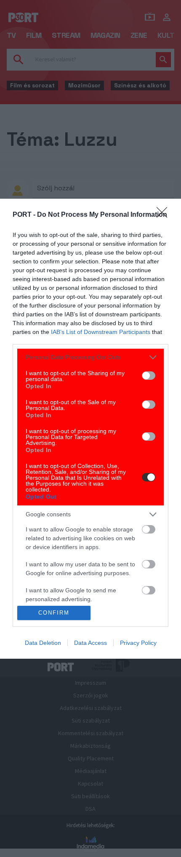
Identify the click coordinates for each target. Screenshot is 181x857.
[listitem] (90, 357)
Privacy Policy (138, 642)
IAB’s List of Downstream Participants (100, 332)
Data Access (90, 642)
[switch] (148, 375)
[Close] (165, 215)
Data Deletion (43, 642)
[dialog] (90, 429)
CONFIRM (53, 613)
